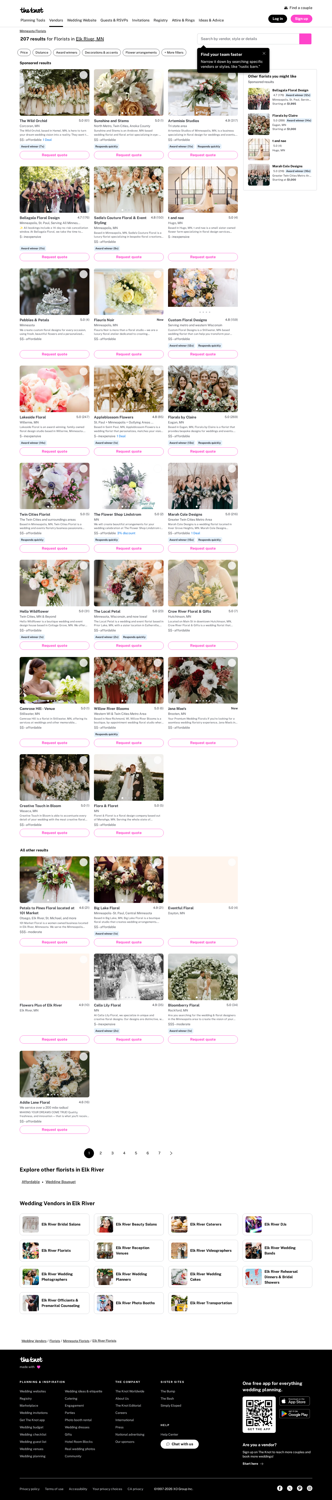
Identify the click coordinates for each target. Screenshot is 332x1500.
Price (24, 52)
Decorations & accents (101, 52)
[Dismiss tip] (264, 53)
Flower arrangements (141, 52)
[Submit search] (305, 38)
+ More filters (173, 52)
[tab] (48, 113)
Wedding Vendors (34, 1341)
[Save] (83, 75)
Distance (41, 52)
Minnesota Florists (33, 31)
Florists (54, 1341)
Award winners (66, 52)
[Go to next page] (171, 1153)
